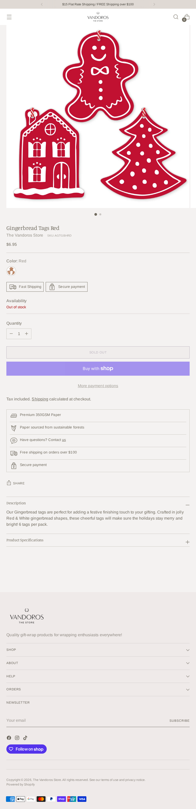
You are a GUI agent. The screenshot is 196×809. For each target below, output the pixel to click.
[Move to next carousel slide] (185, 574)
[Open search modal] (176, 17)
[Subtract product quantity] (26, 334)
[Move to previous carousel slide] (173, 574)
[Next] (154, 4)
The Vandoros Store (24, 235)
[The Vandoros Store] (98, 17)
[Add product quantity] (11, 334)
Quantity (14, 323)
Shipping (40, 399)
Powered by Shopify (20, 784)
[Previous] (41, 4)
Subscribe (179, 720)
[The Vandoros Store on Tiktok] (26, 738)
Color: (16, 261)
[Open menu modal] (9, 17)
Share (18, 483)
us (64, 440)
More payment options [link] (98, 386)
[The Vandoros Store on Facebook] (9, 738)
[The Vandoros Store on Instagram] (18, 738)
